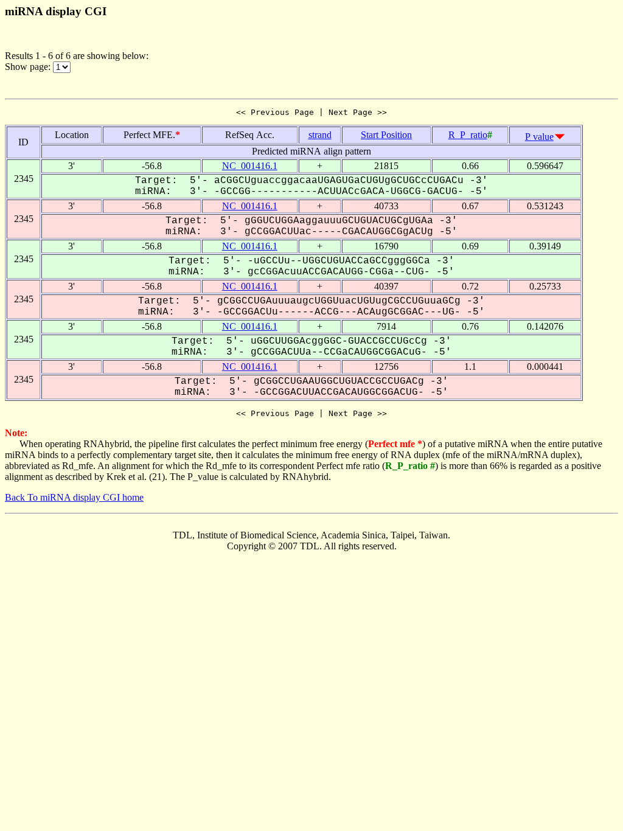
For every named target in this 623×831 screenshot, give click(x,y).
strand (320, 135)
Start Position (386, 135)
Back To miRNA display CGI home (74, 497)
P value (539, 136)
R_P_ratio (467, 135)
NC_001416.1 (249, 166)
